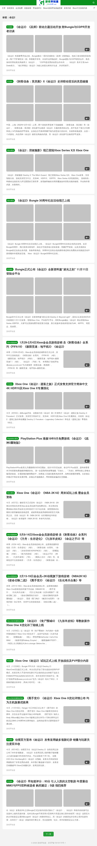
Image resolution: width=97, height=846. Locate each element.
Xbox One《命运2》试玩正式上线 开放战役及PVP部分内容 (52, 661)
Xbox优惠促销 (12, 342)
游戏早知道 (48, 2)
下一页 (48, 834)
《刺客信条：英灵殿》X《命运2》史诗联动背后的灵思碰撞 (51, 81)
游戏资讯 (10, 8)
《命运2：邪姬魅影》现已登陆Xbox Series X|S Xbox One (53, 150)
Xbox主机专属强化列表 (15, 621)
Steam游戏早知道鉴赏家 (52, 8)
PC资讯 (9, 27)
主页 (3, 8)
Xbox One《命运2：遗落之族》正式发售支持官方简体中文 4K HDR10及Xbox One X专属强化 (47, 386)
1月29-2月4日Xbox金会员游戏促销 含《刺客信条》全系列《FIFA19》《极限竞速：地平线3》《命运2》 (47, 344)
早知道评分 (37, 8)
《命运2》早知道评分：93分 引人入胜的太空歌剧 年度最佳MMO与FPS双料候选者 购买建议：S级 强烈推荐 (47, 783)
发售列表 (67, 8)
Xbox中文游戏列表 (79, 8)
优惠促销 (27, 8)
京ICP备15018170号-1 (57, 842)
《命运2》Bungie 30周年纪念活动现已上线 (43, 200)
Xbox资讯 (10, 150)
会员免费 (19, 8)
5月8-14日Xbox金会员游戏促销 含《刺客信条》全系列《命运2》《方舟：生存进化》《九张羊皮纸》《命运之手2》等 (46, 536)
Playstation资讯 (12, 438)
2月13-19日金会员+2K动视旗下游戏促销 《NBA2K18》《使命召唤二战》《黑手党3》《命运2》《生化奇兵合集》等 (47, 578)
